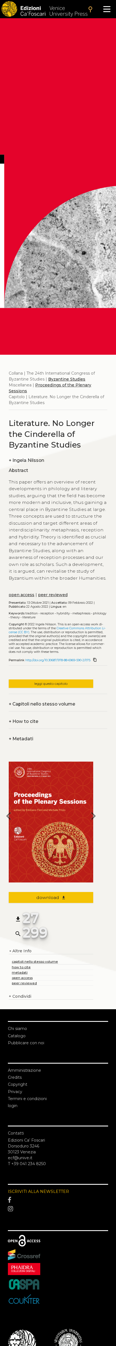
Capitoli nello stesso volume (42, 704)
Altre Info (20, 951)
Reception (47, 613)
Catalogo (17, 1035)
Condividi (20, 996)
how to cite (21, 967)
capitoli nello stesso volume (35, 961)
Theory (15, 617)
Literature (28, 617)
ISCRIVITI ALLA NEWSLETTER (38, 1191)
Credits (15, 1077)
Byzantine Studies (66, 379)
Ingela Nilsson (26, 460)
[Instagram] (58, 1208)
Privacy (15, 1091)
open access (21, 594)
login (12, 1105)
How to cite (23, 721)
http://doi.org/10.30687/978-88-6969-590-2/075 (57, 660)
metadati (20, 972)
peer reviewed (53, 594)
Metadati (21, 738)
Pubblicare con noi (26, 1042)
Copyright (17, 1084)
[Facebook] (58, 1200)
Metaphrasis (81, 613)
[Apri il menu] (107, 9)
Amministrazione (24, 1070)
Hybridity (63, 613)
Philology (99, 613)
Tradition (31, 613)
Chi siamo (17, 1028)
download (51, 897)
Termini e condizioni (27, 1098)
